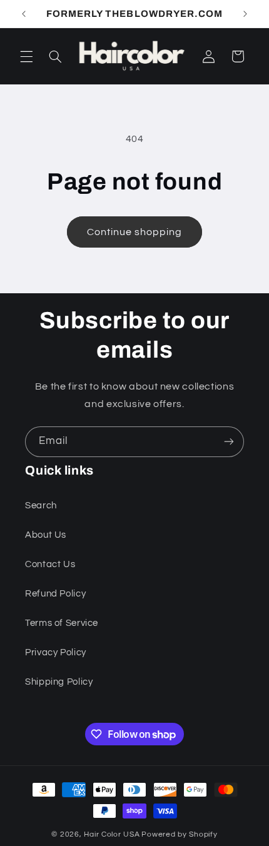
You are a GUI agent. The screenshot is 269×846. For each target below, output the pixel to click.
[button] (26, 56)
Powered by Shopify (179, 834)
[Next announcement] (245, 14)
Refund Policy (55, 593)
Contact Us (50, 564)
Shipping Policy (59, 682)
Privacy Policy (55, 652)
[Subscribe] (229, 441)
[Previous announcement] (24, 14)
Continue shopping (135, 232)
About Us (45, 535)
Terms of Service (61, 623)
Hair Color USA (112, 834)
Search (41, 505)
